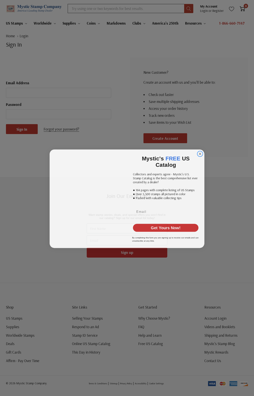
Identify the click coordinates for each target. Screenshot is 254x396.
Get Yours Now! (165, 223)
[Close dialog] (200, 156)
